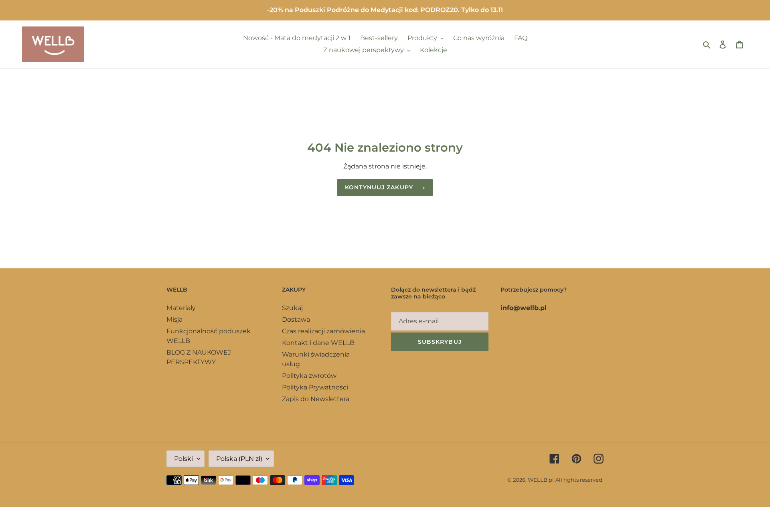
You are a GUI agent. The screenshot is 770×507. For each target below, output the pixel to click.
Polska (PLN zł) (239, 458)
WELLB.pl (541, 480)
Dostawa (296, 319)
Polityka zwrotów (309, 375)
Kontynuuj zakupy (379, 187)
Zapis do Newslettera (315, 399)
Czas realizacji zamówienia (323, 331)
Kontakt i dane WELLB (318, 343)
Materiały (181, 308)
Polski (183, 458)
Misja (174, 319)
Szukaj (292, 308)
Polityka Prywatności (315, 387)
